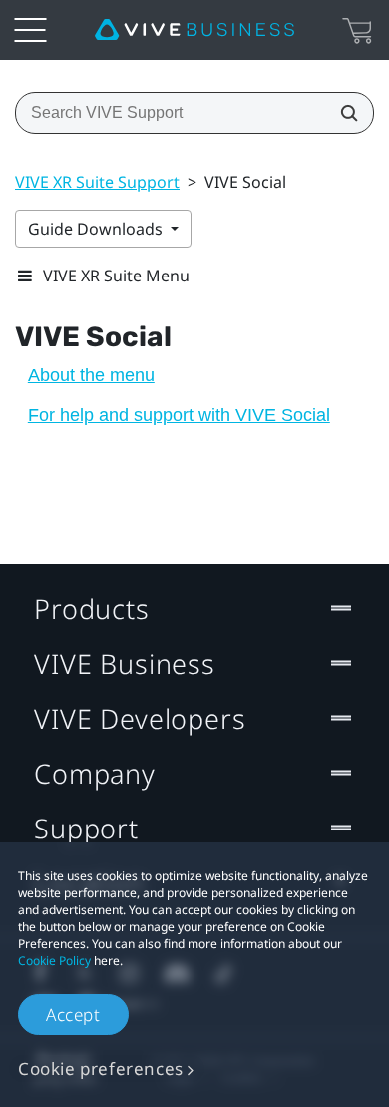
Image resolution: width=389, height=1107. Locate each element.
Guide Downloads (97, 229)
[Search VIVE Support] (343, 113)
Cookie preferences (101, 1068)
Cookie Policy (54, 960)
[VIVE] (194, 30)
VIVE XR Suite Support (97, 182)
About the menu (91, 375)
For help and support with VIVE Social (179, 415)
